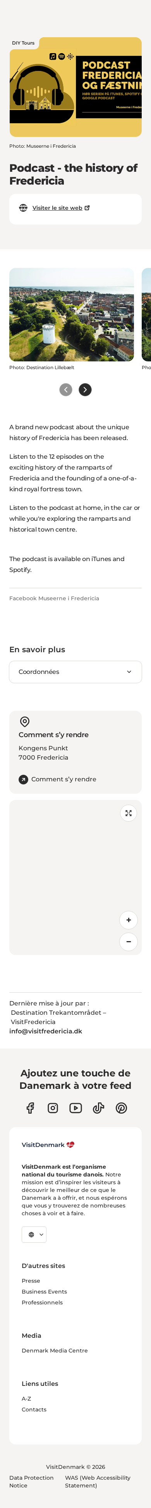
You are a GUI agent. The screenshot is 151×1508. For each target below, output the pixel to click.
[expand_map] (128, 813)
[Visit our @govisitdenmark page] (98, 1108)
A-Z (26, 1398)
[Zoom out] (128, 942)
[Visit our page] (53, 1108)
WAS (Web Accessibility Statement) (97, 1481)
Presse (31, 1280)
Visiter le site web (57, 207)
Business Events (44, 1291)
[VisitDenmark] (48, 1145)
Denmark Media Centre (55, 1350)
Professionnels (42, 1302)
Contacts (34, 1409)
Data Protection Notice (31, 1481)
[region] (75, 877)
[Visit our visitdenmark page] (75, 1108)
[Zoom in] (128, 920)
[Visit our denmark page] (30, 1108)
